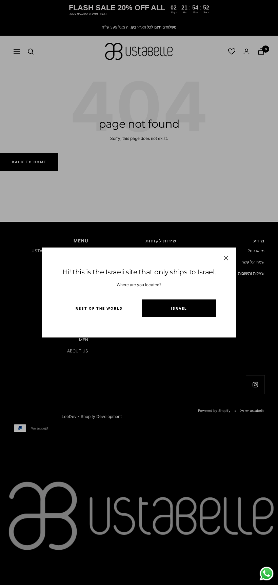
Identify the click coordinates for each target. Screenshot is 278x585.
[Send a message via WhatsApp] (267, 574)
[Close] (225, 258)
